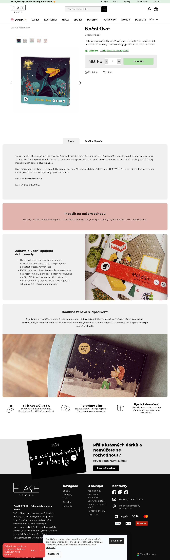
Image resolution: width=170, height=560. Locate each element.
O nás (115, 1)
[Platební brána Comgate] (132, 516)
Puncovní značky (96, 511)
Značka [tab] (93, 141)
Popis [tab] (71, 141)
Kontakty (67, 506)
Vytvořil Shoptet (148, 554)
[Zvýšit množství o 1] (119, 61)
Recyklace (92, 514)
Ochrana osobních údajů (96, 505)
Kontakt (156, 1)
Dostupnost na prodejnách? (114, 50)
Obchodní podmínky (92, 495)
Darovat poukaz (106, 468)
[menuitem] (20, 19)
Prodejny (104, 1)
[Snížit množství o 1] (106, 61)
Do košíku (138, 61)
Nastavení (53, 554)
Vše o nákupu (142, 1)
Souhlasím (116, 541)
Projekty (67, 502)
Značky (127, 1)
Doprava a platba (96, 501)
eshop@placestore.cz (131, 499)
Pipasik (96, 35)
